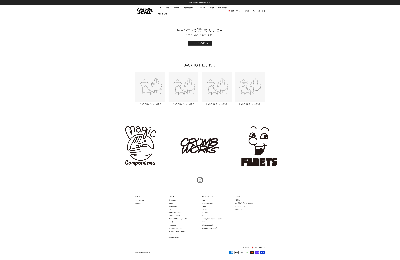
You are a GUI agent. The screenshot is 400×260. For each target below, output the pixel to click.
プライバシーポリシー (242, 206)
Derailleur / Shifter (175, 228)
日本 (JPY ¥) (235, 11)
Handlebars (173, 206)
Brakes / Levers (174, 216)
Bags (203, 200)
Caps (203, 216)
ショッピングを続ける (200, 43)
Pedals (171, 222)
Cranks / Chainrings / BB (178, 219)
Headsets (172, 200)
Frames (138, 203)
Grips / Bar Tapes (175, 213)
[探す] (254, 11)
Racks (204, 206)
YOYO (204, 222)
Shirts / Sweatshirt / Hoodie (212, 219)
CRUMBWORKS (146, 252)
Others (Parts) (174, 238)
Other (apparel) (207, 225)
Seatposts (172, 225)
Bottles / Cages (207, 203)
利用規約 (238, 200)
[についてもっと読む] (140, 146)
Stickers (205, 213)
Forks (171, 203)
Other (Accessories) (209, 228)
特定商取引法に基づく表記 (244, 203)
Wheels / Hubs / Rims (177, 231)
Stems (171, 209)
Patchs (204, 209)
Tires (170, 234)
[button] (167, 8)
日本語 (246, 11)
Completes (139, 200)
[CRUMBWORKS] (144, 10)
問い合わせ (238, 209)
